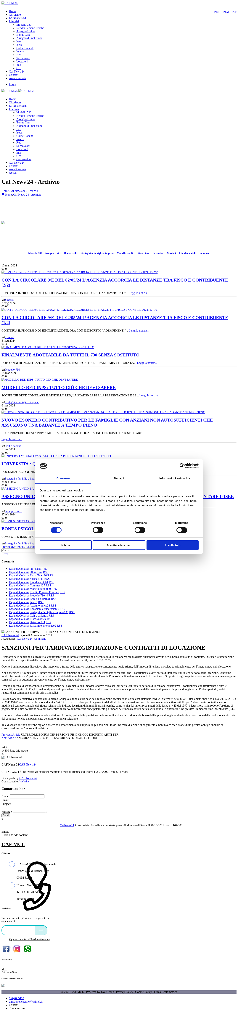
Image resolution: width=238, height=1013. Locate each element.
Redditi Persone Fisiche (44, 592)
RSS (44, 568)
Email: (5, 800)
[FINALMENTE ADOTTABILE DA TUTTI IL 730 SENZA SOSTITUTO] (47, 347)
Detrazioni (158, 253)
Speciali (171, 253)
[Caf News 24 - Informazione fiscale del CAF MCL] (2, 222)
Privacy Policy (124, 991)
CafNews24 (67, 825)
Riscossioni (143, 253)
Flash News (38, 575)
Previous (6, 546)
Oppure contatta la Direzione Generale (29, 939)
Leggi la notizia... (139, 293)
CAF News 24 (10, 635)
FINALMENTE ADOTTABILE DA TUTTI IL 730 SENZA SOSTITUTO (70, 355)
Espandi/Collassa (19, 568)
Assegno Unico (53, 253)
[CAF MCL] (9, 3)
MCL (4, 969)
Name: (5, 796)
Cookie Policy (143, 991)
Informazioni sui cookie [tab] (174, 478)
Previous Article (10, 734)
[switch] (98, 530)
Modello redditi (125, 253)
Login (12, 84)
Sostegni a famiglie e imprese (97, 253)
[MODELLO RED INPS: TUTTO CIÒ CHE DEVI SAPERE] (39, 379)
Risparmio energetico (43, 625)
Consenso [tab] (63, 478)
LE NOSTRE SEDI (19, 930)
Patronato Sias (9, 972)
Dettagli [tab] (119, 478)
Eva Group (107, 991)
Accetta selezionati (119, 545)
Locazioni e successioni (44, 608)
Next (31, 546)
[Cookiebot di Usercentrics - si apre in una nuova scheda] (182, 466)
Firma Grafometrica (165, 991)
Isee (33, 602)
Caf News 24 (25, 638)
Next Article (8, 737)
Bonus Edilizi (40, 598)
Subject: (6, 803)
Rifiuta (65, 545)
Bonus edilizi (71, 253)
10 (26, 546)
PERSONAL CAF (225, 12)
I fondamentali (187, 253)
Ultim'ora (36, 572)
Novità (35, 568)
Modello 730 (35, 253)
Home (5, 190)
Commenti (204, 253)
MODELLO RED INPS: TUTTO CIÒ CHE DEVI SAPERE (58, 387)
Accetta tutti (172, 545)
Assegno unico (13, 511)
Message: (6, 811)
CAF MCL (13, 844)
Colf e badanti (13, 446)
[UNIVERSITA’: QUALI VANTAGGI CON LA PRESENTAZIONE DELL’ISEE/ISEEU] (56, 456)
